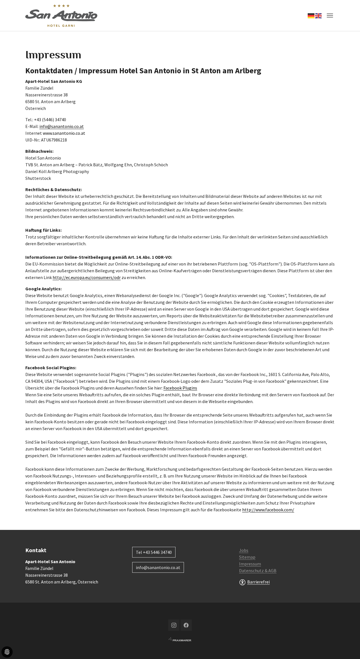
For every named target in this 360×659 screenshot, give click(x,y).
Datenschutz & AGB (257, 570)
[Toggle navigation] (330, 15)
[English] (318, 15)
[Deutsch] (311, 15)
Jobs (243, 550)
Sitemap (247, 557)
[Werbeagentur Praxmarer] (180, 639)
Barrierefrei (258, 582)
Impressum (250, 564)
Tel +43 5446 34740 (154, 552)
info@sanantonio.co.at (61, 126)
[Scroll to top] (347, 646)
